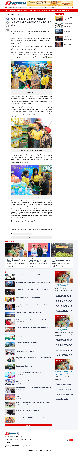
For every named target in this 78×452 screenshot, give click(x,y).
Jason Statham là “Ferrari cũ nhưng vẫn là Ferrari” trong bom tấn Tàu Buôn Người (33, 7)
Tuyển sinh (21, 353)
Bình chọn (21, 360)
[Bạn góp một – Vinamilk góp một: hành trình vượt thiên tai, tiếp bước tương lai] (16, 250)
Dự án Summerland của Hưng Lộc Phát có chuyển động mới (28, 312)
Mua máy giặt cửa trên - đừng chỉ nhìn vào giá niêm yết (27, 410)
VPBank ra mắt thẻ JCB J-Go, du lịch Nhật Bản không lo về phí (29, 334)
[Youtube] (72, 440)
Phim (20, 383)
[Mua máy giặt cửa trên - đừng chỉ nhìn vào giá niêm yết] (10, 412)
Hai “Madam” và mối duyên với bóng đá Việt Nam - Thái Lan (28, 372)
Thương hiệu (22, 321)
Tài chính (21, 336)
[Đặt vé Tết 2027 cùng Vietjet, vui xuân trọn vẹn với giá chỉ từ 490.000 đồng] (10, 322)
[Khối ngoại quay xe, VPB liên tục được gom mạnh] (10, 344)
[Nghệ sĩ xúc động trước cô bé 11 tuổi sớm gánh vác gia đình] (10, 299)
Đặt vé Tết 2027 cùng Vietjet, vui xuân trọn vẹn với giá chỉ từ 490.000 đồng (31, 319)
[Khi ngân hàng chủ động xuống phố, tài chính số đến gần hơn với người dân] (10, 329)
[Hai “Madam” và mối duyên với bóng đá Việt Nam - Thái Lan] (10, 375)
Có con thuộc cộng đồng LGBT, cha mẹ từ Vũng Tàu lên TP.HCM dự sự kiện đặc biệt (64, 306)
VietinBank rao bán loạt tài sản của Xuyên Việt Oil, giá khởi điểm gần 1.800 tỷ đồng (33, 387)
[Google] (70, 440)
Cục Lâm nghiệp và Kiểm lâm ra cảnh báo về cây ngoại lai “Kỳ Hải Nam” (61, 260)
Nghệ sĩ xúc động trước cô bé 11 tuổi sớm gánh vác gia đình (28, 297)
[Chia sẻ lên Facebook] (7, 19)
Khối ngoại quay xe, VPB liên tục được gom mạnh (26, 342)
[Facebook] (67, 440)
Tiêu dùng (59, 360)
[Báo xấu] (7, 30)
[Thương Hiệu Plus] (16, 3)
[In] (7, 26)
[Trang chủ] (6, 10)
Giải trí (21, 306)
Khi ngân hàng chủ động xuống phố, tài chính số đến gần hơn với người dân (32, 327)
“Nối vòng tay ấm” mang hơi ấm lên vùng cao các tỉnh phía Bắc (64, 311)
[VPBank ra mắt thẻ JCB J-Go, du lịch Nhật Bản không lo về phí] (10, 337)
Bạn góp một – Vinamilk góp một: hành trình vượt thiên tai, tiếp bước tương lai (15, 260)
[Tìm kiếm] (71, 10)
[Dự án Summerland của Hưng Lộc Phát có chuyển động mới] (10, 314)
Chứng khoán (22, 389)
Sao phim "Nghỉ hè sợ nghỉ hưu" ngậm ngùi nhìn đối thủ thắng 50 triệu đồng (32, 304)
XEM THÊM (28, 425)
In (45, 237)
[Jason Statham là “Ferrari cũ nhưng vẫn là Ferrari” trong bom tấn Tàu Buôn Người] (10, 284)
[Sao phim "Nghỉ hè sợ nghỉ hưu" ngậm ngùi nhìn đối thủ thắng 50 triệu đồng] (10, 307)
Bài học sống (60, 316)
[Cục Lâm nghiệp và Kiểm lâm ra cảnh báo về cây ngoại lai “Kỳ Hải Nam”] (62, 250)
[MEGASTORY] (50, 3)
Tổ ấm (57, 273)
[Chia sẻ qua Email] (7, 22)
